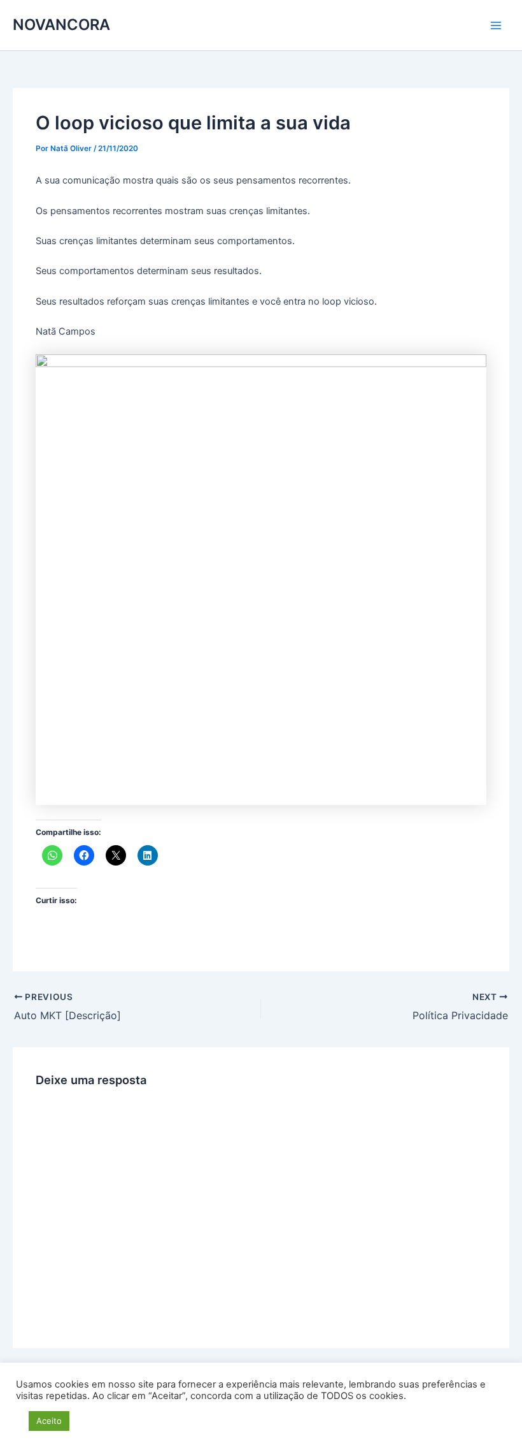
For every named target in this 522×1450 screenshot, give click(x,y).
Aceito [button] (49, 1421)
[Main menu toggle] (496, 25)
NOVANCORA (61, 24)
